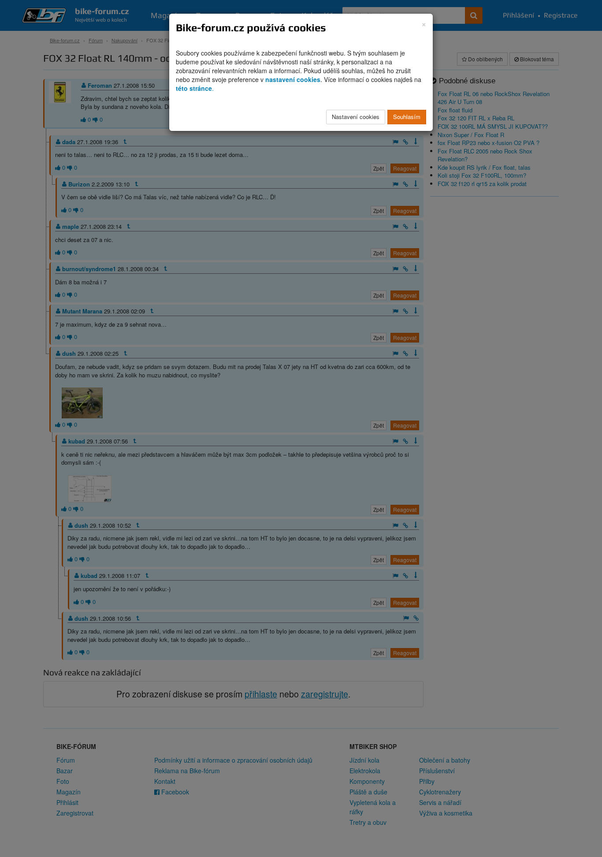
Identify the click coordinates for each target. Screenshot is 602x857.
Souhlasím (406, 116)
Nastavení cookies (355, 116)
